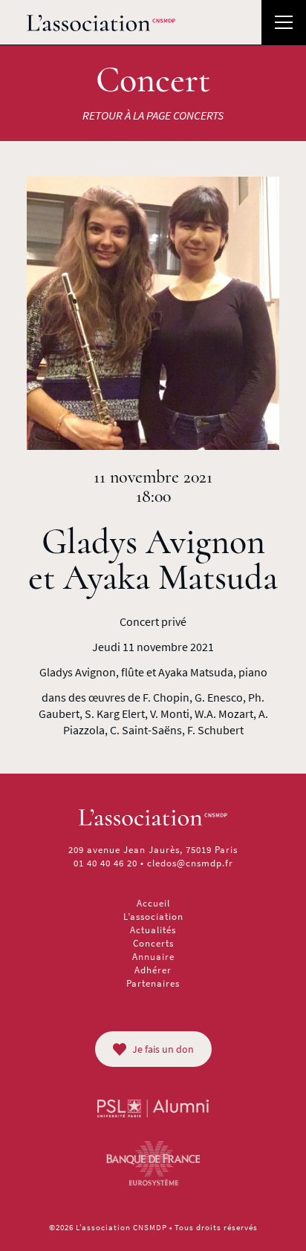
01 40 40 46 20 (105, 863)
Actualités (153, 930)
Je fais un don (163, 1049)
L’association (153, 916)
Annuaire (153, 956)
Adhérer (153, 970)
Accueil (153, 903)
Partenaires (153, 983)
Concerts (153, 943)
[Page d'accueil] (101, 22)
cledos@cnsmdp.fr (190, 863)
